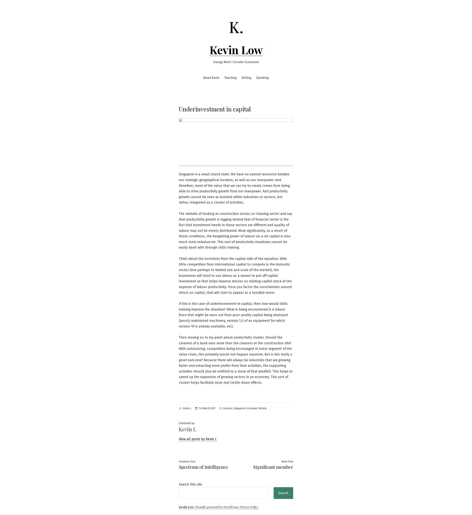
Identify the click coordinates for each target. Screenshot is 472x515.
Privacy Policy (249, 507)
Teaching (230, 77)
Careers (227, 408)
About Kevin (211, 77)
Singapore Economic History (250, 408)
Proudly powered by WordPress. (217, 507)
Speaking (262, 77)
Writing (246, 77)
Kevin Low (236, 49)
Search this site (190, 484)
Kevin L (187, 408)
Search (283, 493)
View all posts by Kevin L (198, 439)
